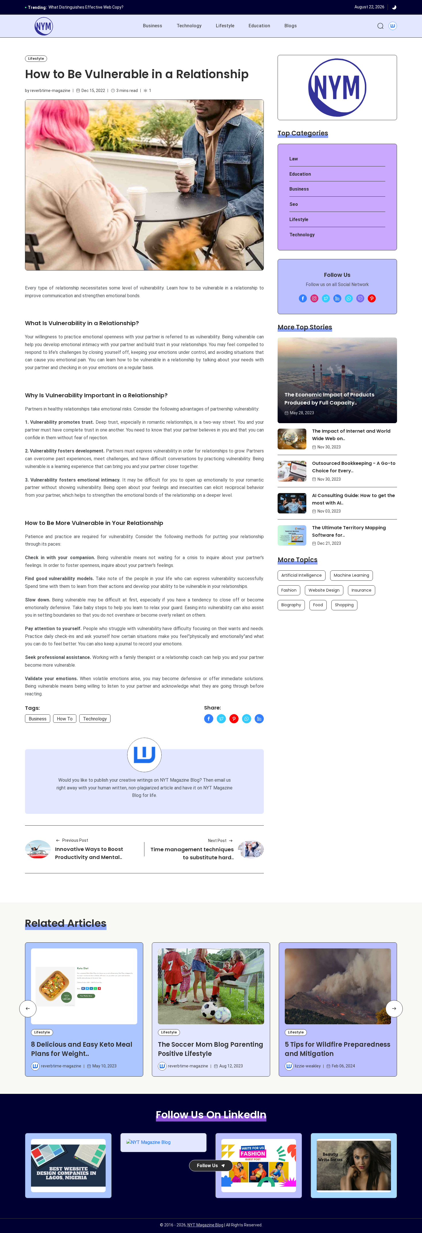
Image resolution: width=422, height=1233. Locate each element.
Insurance (361, 590)
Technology (189, 25)
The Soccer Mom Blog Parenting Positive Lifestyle (210, 1049)
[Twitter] (221, 718)
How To (65, 719)
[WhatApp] (246, 718)
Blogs (290, 25)
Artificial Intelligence (301, 575)
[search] (380, 26)
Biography (291, 605)
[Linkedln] (259, 718)
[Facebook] (208, 718)
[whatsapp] (349, 298)
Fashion (289, 590)
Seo (293, 204)
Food (318, 605)
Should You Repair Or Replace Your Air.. (84, 7)
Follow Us (207, 1165)
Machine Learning (351, 575)
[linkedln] (337, 298)
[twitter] (326, 298)
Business (152, 25)
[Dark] (394, 7)
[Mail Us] (360, 298)
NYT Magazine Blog (205, 1225)
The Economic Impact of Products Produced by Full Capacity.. (329, 398)
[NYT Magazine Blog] (44, 26)
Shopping (344, 605)
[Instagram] (314, 298)
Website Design (324, 590)
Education (259, 25)
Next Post (217, 840)
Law (293, 159)
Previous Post (75, 840)
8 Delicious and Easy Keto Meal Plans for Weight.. (81, 1049)
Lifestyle (225, 25)
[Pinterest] (234, 718)
